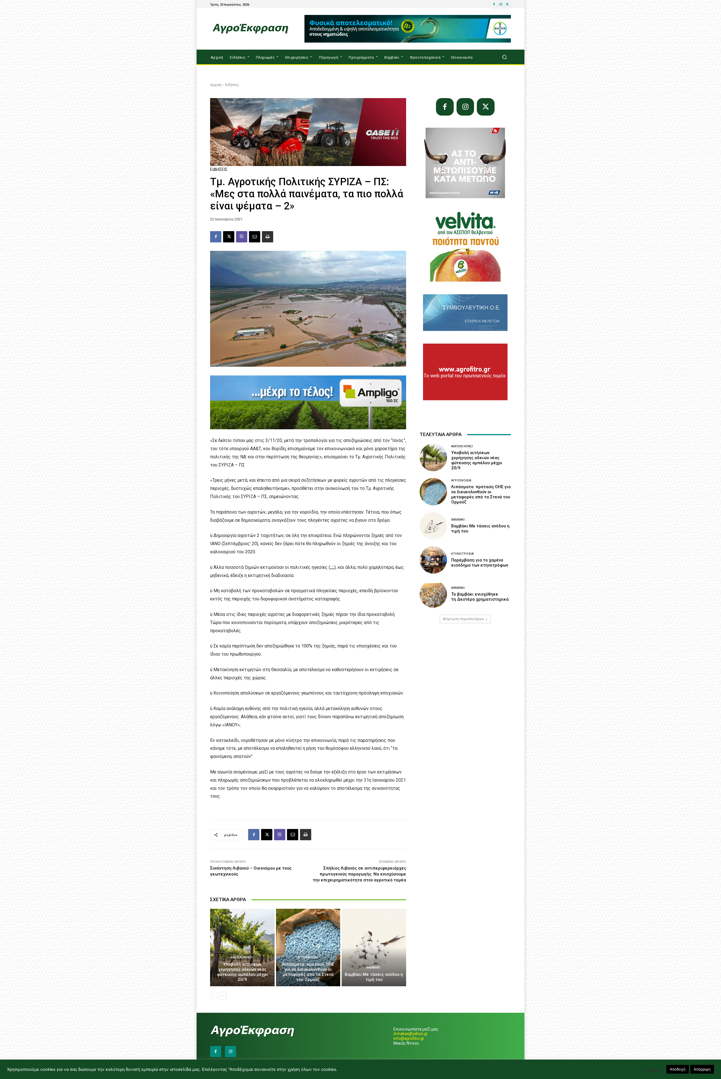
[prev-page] (213, 995)
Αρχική (215, 84)
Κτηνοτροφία (462, 553)
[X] (507, 4)
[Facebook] (494, 4)
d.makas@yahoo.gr (410, 1033)
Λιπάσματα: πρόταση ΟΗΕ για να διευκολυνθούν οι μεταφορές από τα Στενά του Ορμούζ (308, 972)
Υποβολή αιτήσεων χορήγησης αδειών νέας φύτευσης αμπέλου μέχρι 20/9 (242, 972)
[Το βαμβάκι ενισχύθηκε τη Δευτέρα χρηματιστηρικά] (433, 594)
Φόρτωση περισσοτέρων (463, 618)
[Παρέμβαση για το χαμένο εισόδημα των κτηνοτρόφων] (433, 560)
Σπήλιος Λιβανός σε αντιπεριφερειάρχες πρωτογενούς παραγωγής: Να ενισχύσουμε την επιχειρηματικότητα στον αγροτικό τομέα (359, 874)
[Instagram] (500, 4)
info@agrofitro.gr (408, 1038)
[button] (504, 57)
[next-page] (222, 995)
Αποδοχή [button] (678, 1069)
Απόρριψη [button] (702, 1069)
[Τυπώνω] (267, 236)
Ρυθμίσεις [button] (652, 1069)
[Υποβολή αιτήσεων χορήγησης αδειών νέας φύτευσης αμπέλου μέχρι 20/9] (242, 947)
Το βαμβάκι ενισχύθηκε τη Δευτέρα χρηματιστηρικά (480, 597)
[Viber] (241, 236)
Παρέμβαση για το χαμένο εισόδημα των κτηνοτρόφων (479, 563)
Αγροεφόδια (307, 957)
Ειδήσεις (232, 84)
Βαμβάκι (373, 967)
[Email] (254, 236)
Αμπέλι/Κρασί (241, 957)
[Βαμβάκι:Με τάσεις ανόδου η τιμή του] (374, 947)
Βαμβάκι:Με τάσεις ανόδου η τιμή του (374, 977)
